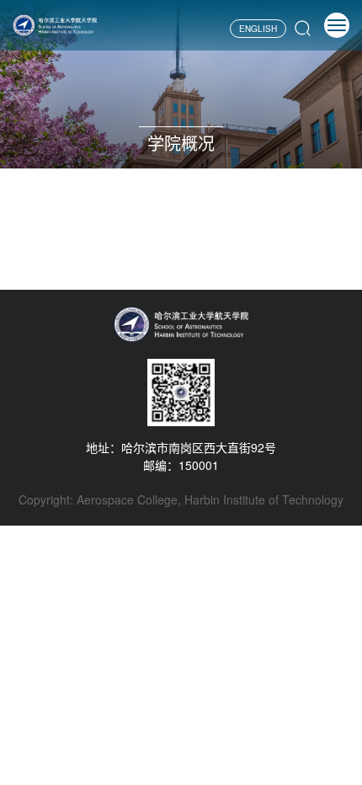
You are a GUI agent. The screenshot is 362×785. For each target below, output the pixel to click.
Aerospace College (127, 499)
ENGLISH (258, 29)
